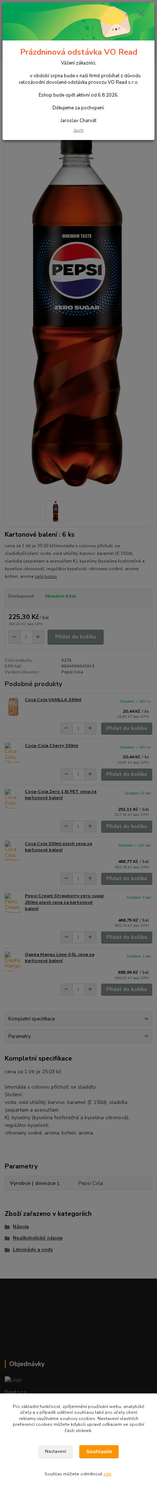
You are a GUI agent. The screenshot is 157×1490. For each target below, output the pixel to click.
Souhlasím (99, 1451)
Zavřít (78, 130)
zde (107, 1474)
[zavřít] (141, 14)
